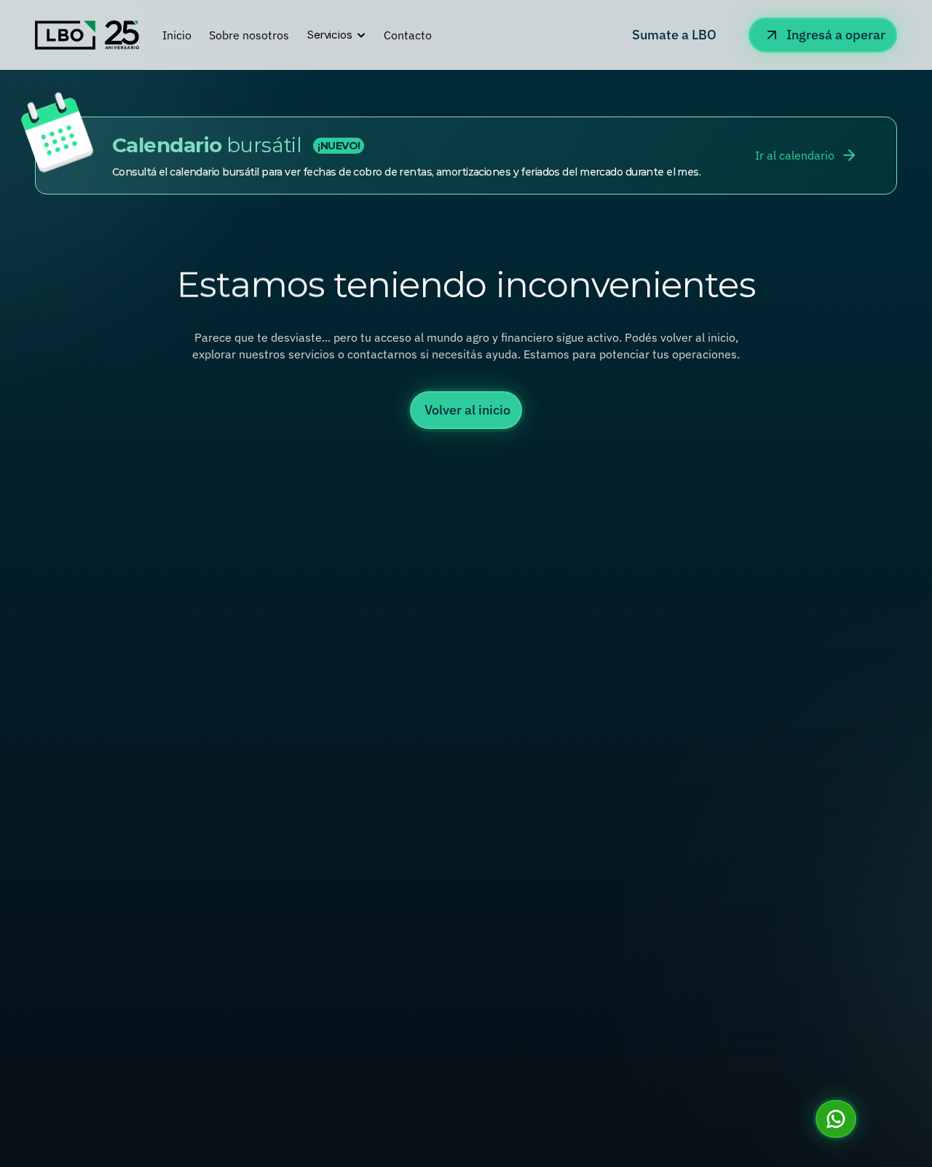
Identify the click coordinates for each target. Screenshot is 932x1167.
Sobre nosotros (249, 35)
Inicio (176, 35)
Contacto (408, 35)
